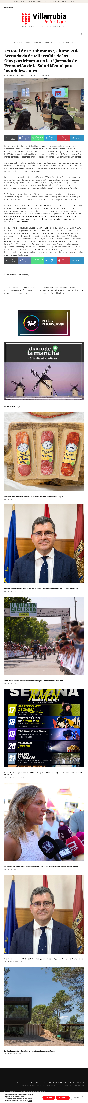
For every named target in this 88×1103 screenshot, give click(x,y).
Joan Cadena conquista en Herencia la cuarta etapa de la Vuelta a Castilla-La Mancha (34, 681)
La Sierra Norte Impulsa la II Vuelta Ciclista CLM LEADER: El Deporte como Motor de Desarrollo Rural (41, 867)
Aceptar (49, 1098)
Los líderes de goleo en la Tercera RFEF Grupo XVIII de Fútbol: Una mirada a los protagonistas (20, 290)
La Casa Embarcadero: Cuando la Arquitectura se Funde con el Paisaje (29, 1051)
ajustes (29, 1101)
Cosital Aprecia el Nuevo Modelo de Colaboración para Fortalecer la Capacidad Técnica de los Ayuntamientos (43, 959)
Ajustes (77, 1098)
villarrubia (8, 499)
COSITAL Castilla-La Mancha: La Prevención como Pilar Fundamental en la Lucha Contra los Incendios (41, 589)
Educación (34, 75)
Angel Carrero (21, 75)
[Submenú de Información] (74, 42)
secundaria (23, 274)
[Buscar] (81, 34)
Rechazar (62, 1098)
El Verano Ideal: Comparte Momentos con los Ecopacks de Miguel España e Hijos (33, 497)
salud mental (11, 274)
